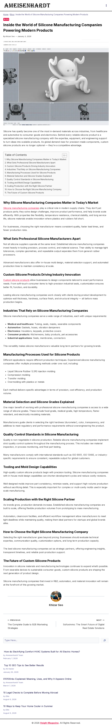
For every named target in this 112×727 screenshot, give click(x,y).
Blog (6, 19)
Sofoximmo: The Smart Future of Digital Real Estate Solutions (83, 624)
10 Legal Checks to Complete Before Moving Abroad (30, 692)
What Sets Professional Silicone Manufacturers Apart (31, 162)
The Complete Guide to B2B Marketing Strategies (28, 624)
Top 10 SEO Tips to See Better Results (23, 665)
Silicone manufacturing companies (21, 208)
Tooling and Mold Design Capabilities (24, 182)
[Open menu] (106, 5)
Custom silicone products (16, 280)
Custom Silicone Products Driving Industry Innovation (31, 166)
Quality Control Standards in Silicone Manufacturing (30, 179)
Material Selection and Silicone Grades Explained (29, 176)
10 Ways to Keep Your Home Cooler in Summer (28, 706)
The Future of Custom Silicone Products (25, 192)
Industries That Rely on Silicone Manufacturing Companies (33, 169)
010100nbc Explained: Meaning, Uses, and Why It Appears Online (37, 679)
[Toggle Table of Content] (63, 155)
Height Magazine (49, 723)
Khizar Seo (10, 36)
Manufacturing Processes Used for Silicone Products (31, 172)
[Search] (105, 640)
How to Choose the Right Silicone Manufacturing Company (34, 189)
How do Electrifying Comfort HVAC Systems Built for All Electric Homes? (41, 651)
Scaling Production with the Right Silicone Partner (29, 186)
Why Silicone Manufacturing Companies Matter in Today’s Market (36, 159)
